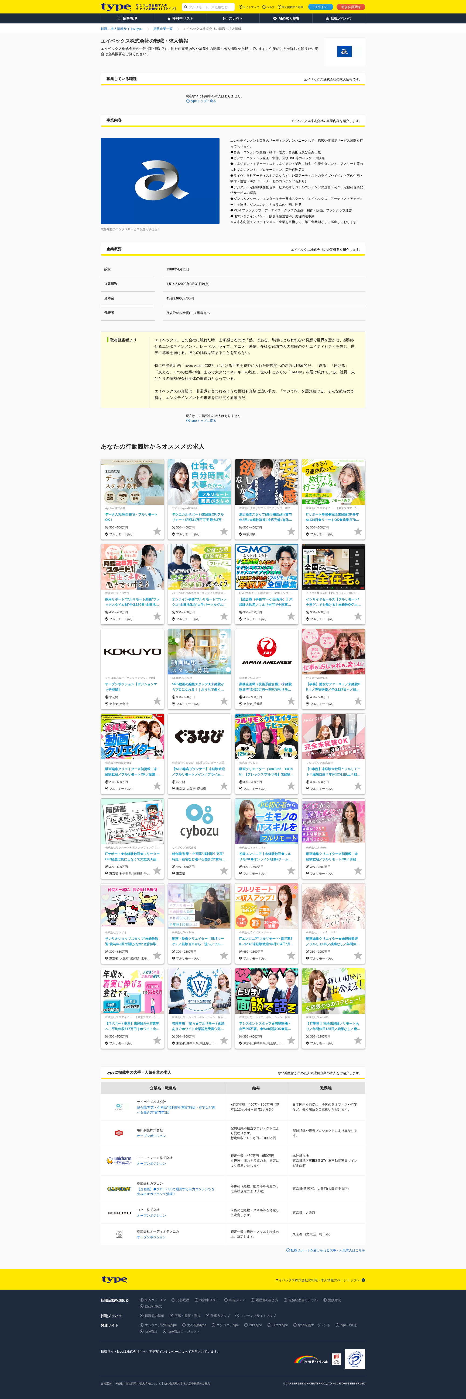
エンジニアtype (228, 1325)
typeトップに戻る (203, 101)
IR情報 (119, 1383)
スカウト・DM (155, 1300)
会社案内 (106, 1383)
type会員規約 (172, 1383)
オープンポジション (151, 1136)
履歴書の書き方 (267, 1300)
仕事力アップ (220, 1316)
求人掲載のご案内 (292, 7)
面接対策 (334, 1300)
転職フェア (237, 1300)
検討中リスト (209, 1300)
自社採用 (131, 1383)
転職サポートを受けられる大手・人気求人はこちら (328, 1250)
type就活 (151, 1331)
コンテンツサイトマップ (258, 1316)
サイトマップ (251, 7)
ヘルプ (270, 7)
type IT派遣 (349, 1325)
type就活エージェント (184, 1331)
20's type (255, 1325)
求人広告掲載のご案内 (196, 1383)
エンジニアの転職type (161, 1325)
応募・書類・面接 (187, 1316)
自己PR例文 (153, 1306)
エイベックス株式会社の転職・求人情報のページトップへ (318, 1280)
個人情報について (150, 1383)
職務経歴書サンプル (303, 1300)
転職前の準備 (154, 1316)
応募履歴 (182, 1300)
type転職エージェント (314, 1325)
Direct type (280, 1325)
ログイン (320, 7)
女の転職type (196, 1325)
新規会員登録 (351, 7)
